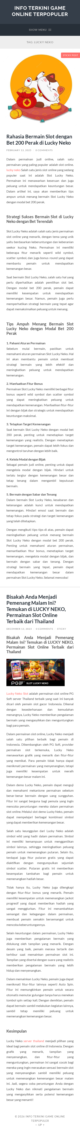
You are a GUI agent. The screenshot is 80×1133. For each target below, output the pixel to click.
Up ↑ (41, 1124)
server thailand (33, 1041)
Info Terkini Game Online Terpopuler (40, 11)
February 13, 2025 (18, 150)
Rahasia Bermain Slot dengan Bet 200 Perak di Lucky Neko (39, 139)
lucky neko (13, 170)
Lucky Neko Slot (17, 693)
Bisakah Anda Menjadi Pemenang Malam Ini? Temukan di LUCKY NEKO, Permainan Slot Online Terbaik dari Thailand (36, 609)
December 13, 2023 (19, 628)
